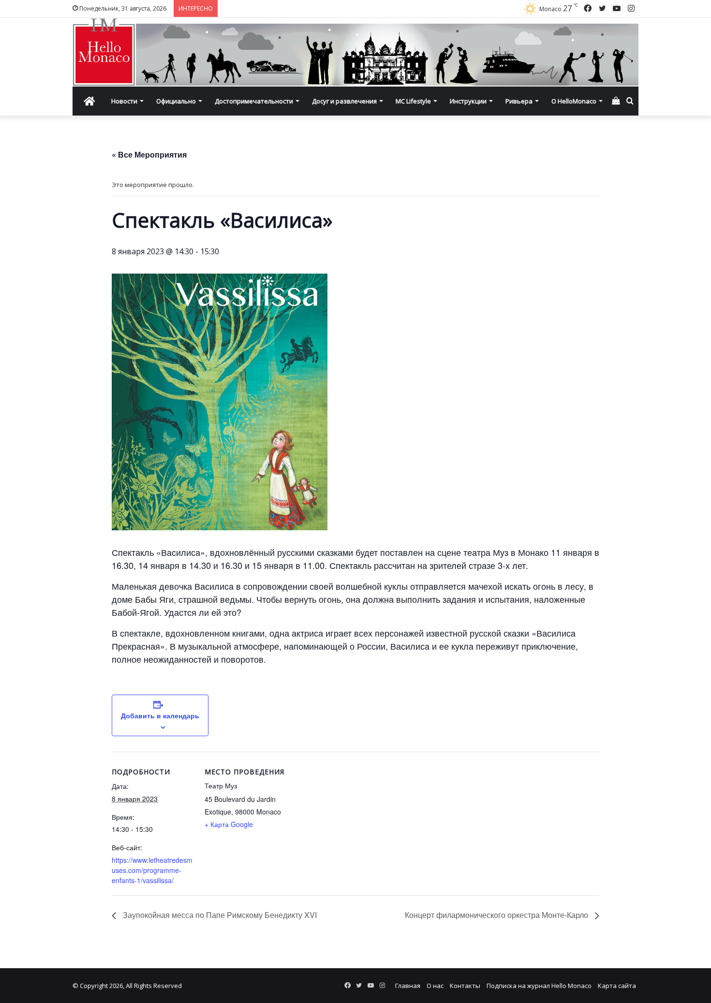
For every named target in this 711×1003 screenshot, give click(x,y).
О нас (435, 985)
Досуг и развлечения (344, 101)
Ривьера (519, 101)
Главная (407, 985)
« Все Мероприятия (149, 154)
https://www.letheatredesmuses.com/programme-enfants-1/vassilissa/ (152, 870)
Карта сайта (617, 985)
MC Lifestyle (413, 101)
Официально (176, 101)
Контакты (465, 985)
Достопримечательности (254, 101)
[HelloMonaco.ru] (355, 52)
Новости (124, 101)
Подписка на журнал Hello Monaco (539, 985)
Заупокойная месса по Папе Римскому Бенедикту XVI (219, 914)
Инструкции (468, 101)
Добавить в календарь (160, 715)
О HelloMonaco (573, 101)
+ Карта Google (229, 824)
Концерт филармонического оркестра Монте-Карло (497, 914)
